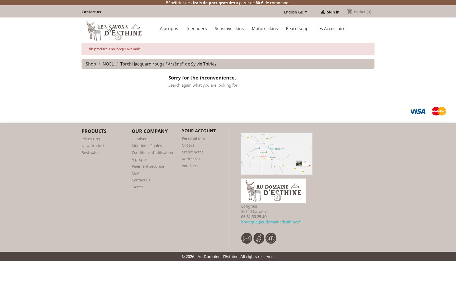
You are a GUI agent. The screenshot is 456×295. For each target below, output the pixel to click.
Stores (137, 186)
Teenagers (196, 28)
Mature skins (265, 28)
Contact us (91, 11)
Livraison (140, 138)
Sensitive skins (229, 28)
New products (94, 145)
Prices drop (92, 138)
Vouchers (190, 165)
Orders (188, 145)
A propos (169, 28)
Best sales (90, 152)
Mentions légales (147, 145)
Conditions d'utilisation (152, 152)
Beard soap (297, 28)
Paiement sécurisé (148, 166)
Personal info (193, 138)
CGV (135, 173)
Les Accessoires (332, 28)
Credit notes (192, 151)
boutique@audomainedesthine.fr (271, 221)
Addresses (191, 158)
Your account (199, 131)
